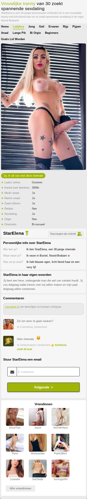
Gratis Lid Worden (13, 39)
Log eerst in (12, 306)
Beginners (51, 32)
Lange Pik (19, 32)
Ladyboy (18, 26)
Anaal (4, 32)
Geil (41, 26)
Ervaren (54, 26)
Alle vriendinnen (20, 488)
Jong (31, 26)
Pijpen (76, 26)
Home (5, 26)
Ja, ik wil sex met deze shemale (23, 175)
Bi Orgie (35, 32)
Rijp (65, 26)
